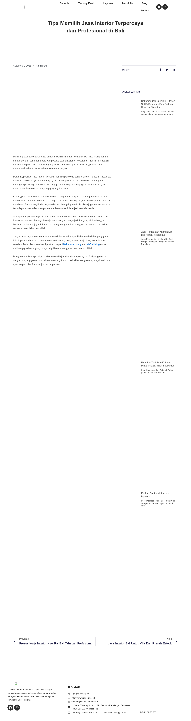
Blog (144, 3)
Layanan (108, 3)
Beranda (64, 3)
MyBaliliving (93, 244)
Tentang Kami (86, 3)
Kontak (145, 10)
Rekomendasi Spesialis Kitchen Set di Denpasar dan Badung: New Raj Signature (158, 104)
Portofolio (127, 3)
